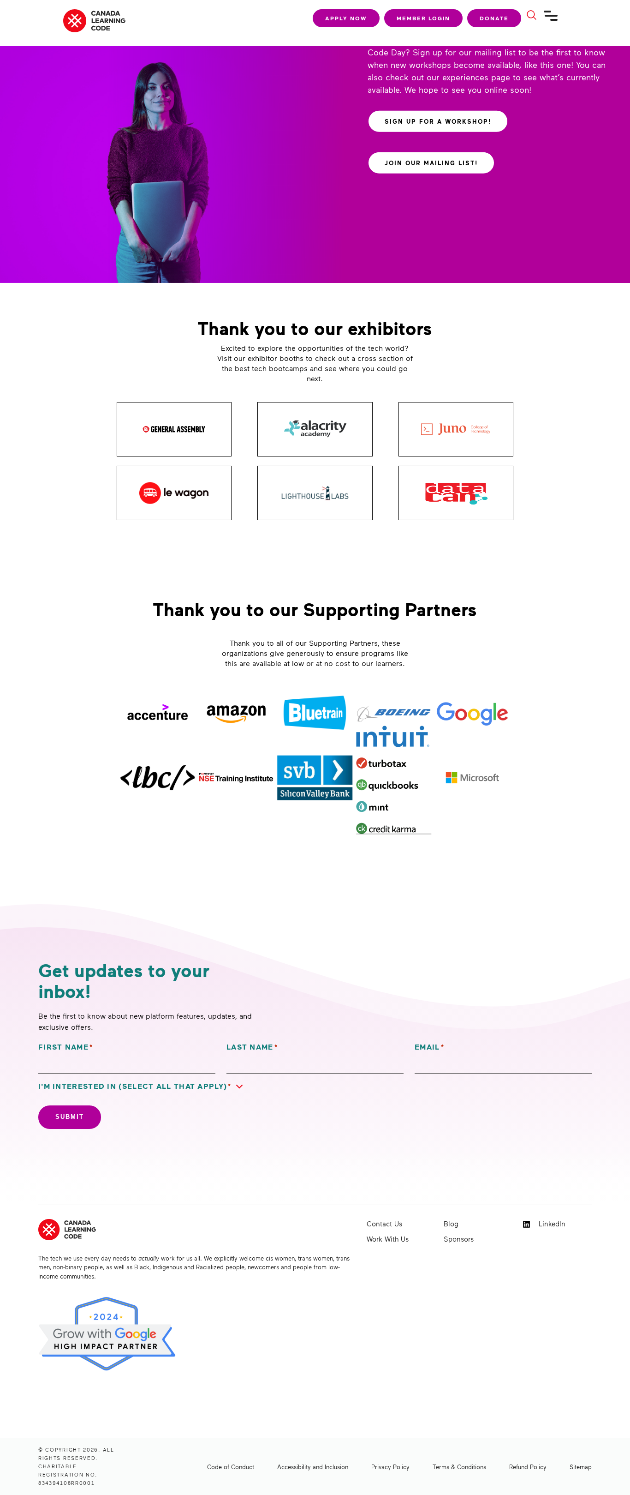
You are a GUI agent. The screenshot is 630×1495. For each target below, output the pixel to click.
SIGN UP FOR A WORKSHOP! (438, 121)
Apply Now (346, 18)
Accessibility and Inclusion (312, 1467)
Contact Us (384, 1223)
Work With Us (388, 1239)
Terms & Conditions (459, 1467)
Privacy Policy (390, 1467)
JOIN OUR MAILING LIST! (431, 162)
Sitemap (581, 1467)
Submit (69, 1116)
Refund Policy (528, 1467)
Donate (494, 18)
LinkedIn (550, 1223)
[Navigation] (551, 19)
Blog (451, 1223)
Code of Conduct (230, 1467)
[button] (142, 1086)
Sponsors (459, 1239)
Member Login (423, 18)
